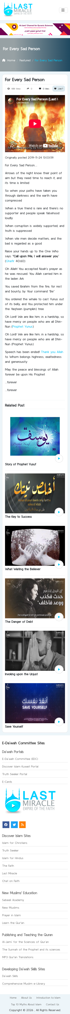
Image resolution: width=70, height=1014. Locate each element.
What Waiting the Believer (23, 569)
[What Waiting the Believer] (35, 545)
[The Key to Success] (35, 493)
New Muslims (10, 907)
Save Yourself (14, 726)
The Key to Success (18, 516)
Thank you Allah (52, 352)
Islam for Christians (14, 842)
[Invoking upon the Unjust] (35, 650)
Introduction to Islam (48, 997)
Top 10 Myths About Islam (26, 1004)
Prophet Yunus (22, 326)
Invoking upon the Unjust (21, 674)
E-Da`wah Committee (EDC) (20, 758)
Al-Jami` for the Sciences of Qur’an (25, 941)
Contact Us (52, 1004)
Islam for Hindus (12, 858)
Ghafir (10, 261)
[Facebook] (6, 824)
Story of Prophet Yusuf (20, 464)
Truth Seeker (10, 850)
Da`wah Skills (10, 976)
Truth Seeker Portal (14, 774)
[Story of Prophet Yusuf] (35, 436)
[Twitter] (14, 824)
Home (13, 997)
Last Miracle (9, 873)
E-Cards (7, 781)
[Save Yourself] (35, 703)
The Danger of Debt (19, 621)
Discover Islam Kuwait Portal (20, 766)
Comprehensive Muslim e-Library (23, 983)
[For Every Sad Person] (59, 459)
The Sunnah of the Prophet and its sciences (31, 949)
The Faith (8, 865)
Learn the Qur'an (13, 922)
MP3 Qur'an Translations (17, 957)
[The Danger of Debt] (35, 598)
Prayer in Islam (11, 915)
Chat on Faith (11, 880)
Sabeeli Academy (13, 900)
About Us (26, 997)
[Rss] (22, 824)
